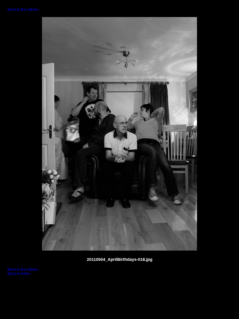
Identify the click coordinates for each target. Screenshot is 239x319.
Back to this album (22, 9)
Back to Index (18, 274)
